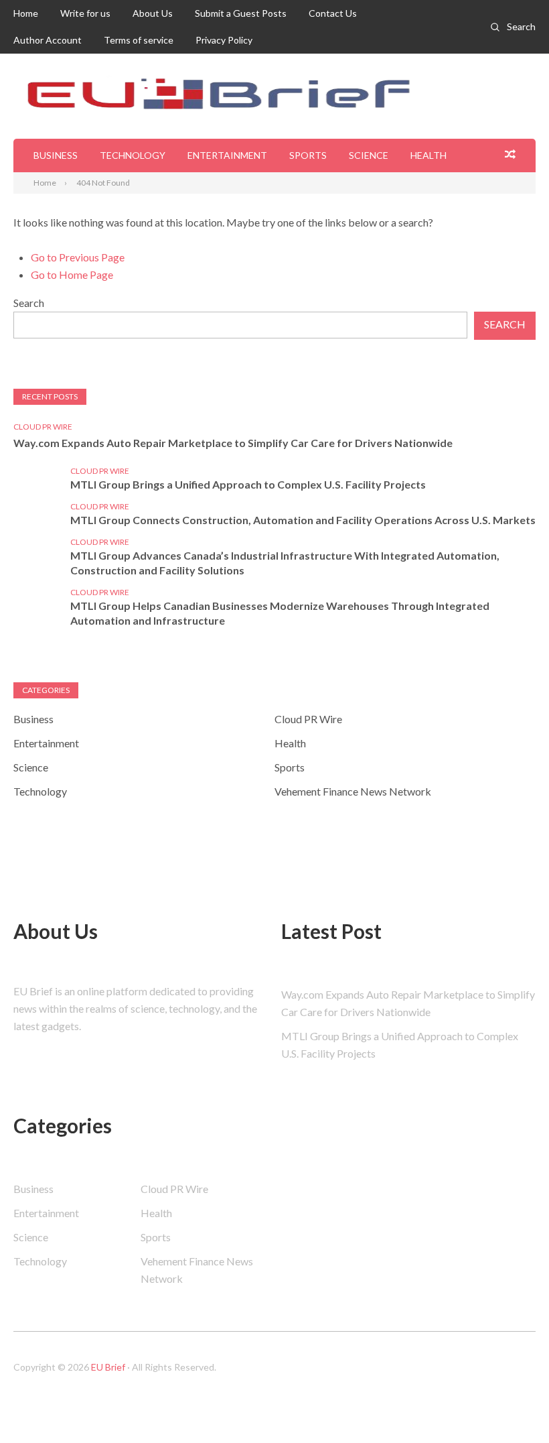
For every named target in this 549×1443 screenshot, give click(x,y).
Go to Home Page (72, 274)
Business (55, 155)
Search (521, 26)
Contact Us (333, 13)
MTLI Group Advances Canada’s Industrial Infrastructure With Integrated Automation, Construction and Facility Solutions (284, 562)
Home (25, 13)
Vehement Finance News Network (352, 791)
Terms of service (138, 40)
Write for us (85, 13)
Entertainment (227, 155)
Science (368, 155)
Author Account (47, 40)
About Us (153, 13)
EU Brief (108, 1367)
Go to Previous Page (78, 257)
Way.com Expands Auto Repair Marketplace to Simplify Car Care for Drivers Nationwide (233, 442)
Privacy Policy (223, 40)
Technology (132, 155)
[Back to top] (511, 1405)
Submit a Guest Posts (241, 13)
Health (428, 155)
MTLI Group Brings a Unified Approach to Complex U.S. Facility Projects (248, 484)
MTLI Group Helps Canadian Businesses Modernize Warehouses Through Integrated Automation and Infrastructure (279, 613)
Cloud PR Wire (42, 427)
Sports (308, 155)
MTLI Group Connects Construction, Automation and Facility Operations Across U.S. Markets (303, 519)
